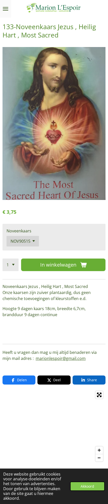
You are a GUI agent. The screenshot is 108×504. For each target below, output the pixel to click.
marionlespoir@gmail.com (61, 358)
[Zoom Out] (99, 457)
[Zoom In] (99, 450)
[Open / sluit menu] (5, 9)
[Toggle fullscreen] (99, 395)
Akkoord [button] (87, 486)
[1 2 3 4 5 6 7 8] (11, 265)
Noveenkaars (19, 231)
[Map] (54, 426)
